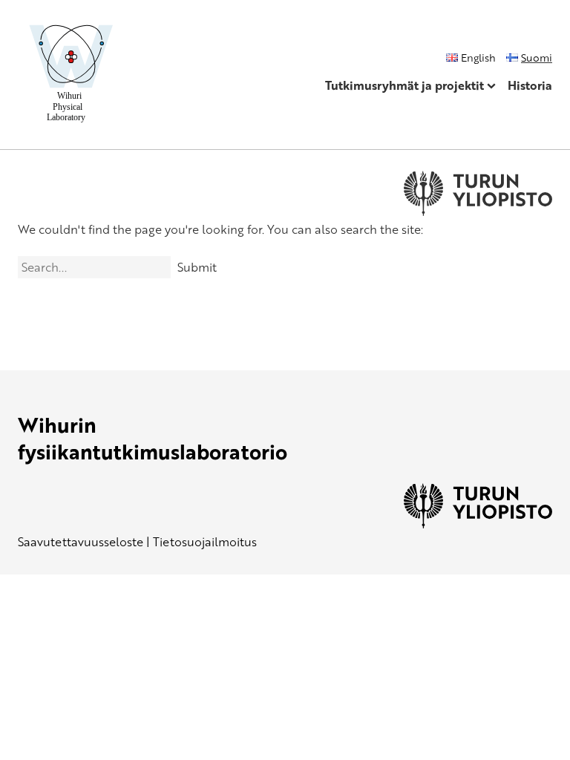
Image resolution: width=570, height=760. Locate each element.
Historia (530, 85)
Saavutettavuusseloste (80, 542)
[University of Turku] (478, 524)
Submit (197, 267)
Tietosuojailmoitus (205, 542)
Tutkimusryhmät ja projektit (404, 85)
